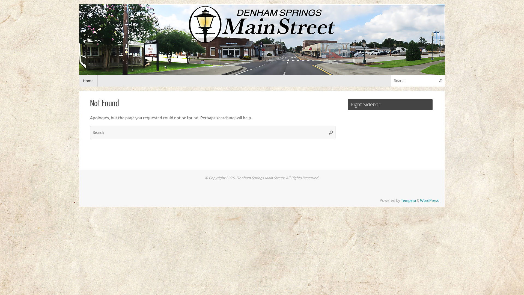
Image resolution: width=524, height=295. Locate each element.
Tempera (408, 200)
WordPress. (429, 200)
